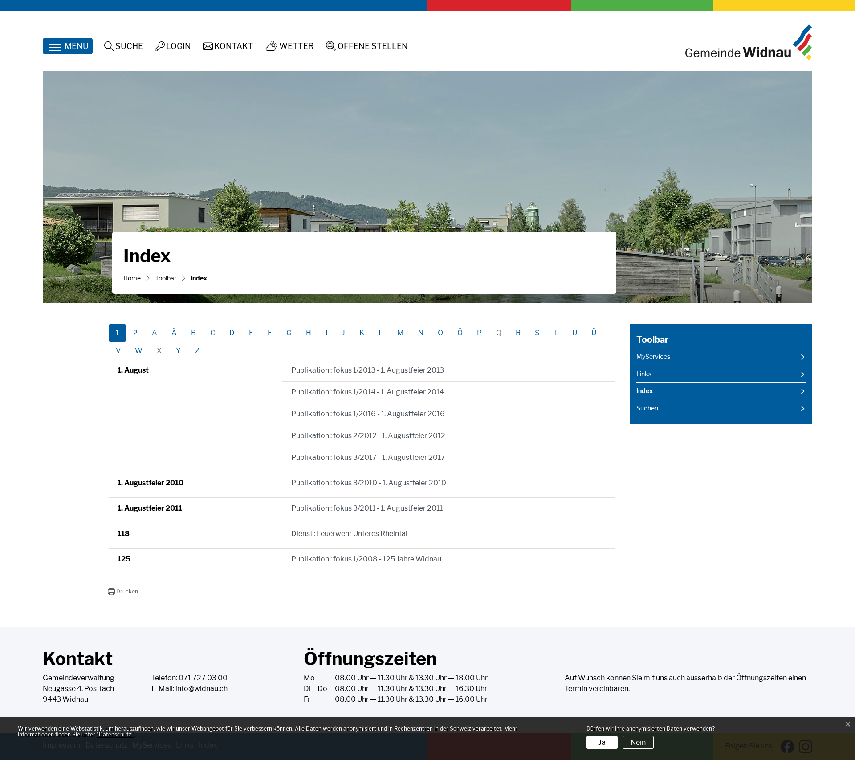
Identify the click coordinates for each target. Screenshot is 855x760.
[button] (123, 591)
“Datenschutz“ (115, 734)
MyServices (653, 357)
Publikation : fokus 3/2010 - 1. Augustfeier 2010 (368, 483)
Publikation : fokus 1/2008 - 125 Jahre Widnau (366, 559)
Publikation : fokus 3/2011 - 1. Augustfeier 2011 (367, 508)
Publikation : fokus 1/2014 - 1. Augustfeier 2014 (367, 392)
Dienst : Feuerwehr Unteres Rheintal (349, 533)
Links (643, 374)
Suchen (647, 408)
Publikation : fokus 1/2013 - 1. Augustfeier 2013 (367, 370)
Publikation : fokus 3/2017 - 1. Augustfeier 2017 (368, 457)
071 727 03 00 (203, 678)
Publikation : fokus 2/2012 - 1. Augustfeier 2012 (368, 435)
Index (658, 393)
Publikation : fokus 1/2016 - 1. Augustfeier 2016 (368, 414)
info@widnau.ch (201, 688)
